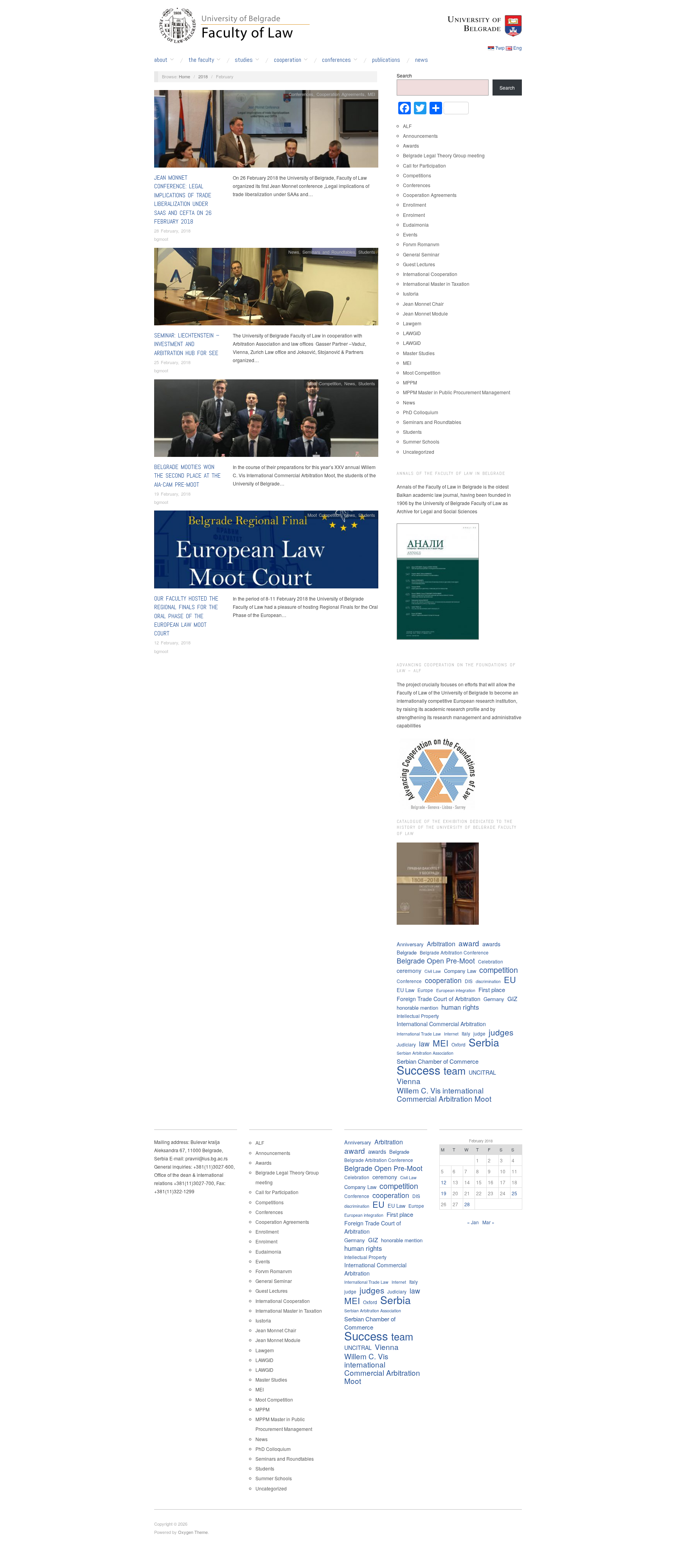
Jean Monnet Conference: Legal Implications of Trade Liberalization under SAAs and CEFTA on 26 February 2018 (183, 199)
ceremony (409, 970)
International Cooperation (430, 274)
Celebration (490, 961)
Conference (409, 981)
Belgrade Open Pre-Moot (436, 960)
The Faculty (201, 60)
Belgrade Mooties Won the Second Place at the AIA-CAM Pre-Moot (187, 476)
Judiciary (406, 1044)
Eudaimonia (416, 224)
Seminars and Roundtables (328, 252)
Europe (425, 990)
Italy (466, 1033)
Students (366, 252)
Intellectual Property (418, 1015)
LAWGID (412, 333)
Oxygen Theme (193, 1532)
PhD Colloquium (420, 412)
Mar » (488, 1222)
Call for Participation (424, 165)
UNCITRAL (482, 1072)
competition (498, 969)
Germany (494, 999)
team (455, 1070)
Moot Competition (324, 383)
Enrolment (414, 214)
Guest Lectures (419, 264)
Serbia (484, 1042)
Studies (244, 60)
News (421, 60)
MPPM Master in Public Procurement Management (456, 392)
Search (404, 75)
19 (443, 1193)
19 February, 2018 (172, 494)
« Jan (473, 1222)
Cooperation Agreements (340, 94)
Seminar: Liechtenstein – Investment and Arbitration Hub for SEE (186, 344)
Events (410, 234)
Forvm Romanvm (421, 244)
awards (491, 944)
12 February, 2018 (172, 642)
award (468, 943)
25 (514, 1193)
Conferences (336, 60)
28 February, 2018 (172, 230)
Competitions (417, 175)
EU (510, 979)
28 (467, 1204)
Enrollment (414, 204)
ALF (407, 126)
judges (501, 1032)
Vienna (409, 1081)
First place (491, 989)
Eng (517, 47)
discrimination (488, 981)
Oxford (458, 1044)
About (160, 60)
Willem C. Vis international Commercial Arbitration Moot (444, 1094)
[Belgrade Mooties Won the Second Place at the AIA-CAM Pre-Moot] (266, 420)
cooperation (443, 980)
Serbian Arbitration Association (425, 1053)
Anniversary (410, 944)
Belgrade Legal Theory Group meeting (444, 155)
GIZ (512, 998)
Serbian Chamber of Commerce (437, 1061)
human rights (460, 1007)
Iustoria (411, 293)
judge (479, 1033)
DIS (469, 981)
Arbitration (441, 944)
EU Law (405, 990)
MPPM (410, 382)
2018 (203, 76)
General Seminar (421, 254)
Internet (451, 1034)
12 (443, 1182)
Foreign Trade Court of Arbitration (438, 999)
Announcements (420, 135)
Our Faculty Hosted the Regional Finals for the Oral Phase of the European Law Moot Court (186, 616)
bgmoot (161, 239)
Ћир (500, 47)
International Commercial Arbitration (441, 1024)
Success (418, 1070)
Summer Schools (421, 441)
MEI (371, 94)
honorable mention (417, 1007)
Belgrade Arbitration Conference (454, 952)
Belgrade (407, 952)
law (424, 1043)
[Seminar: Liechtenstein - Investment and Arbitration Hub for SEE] (266, 288)
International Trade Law (419, 1034)
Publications (386, 60)
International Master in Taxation (436, 283)
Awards (411, 145)
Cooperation (287, 60)
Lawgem (412, 323)
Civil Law (432, 971)
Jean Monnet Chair (423, 303)
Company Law (460, 970)
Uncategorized (418, 451)
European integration (455, 990)
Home (184, 76)
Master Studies (419, 353)
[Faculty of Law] (232, 24)
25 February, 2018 (172, 362)
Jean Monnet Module (425, 313)
